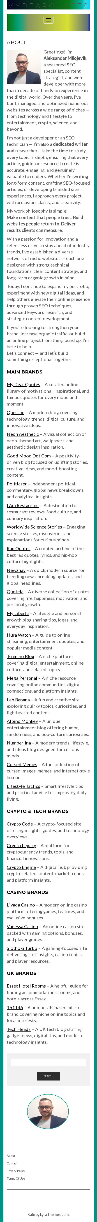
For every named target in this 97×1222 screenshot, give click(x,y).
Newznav (16, 570)
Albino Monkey (22, 721)
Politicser (17, 483)
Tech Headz (19, 1029)
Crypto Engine (21, 867)
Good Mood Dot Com (29, 455)
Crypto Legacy (21, 845)
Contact (12, 1163)
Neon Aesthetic (23, 434)
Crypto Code (20, 823)
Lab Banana (18, 699)
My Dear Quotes (23, 384)
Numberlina (19, 742)
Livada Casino (21, 904)
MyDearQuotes (48, 6)
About (11, 1155)
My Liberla (18, 613)
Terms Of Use (16, 1178)
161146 (15, 1007)
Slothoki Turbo (22, 948)
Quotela (15, 591)
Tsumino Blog (20, 656)
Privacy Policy (16, 1171)
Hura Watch (19, 635)
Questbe (15, 412)
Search (48, 1076)
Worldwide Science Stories (34, 526)
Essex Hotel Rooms (26, 985)
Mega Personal (22, 678)
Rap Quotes (18, 548)
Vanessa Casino (22, 926)
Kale (31, 1214)
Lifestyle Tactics (23, 786)
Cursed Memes (22, 764)
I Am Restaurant (23, 505)
